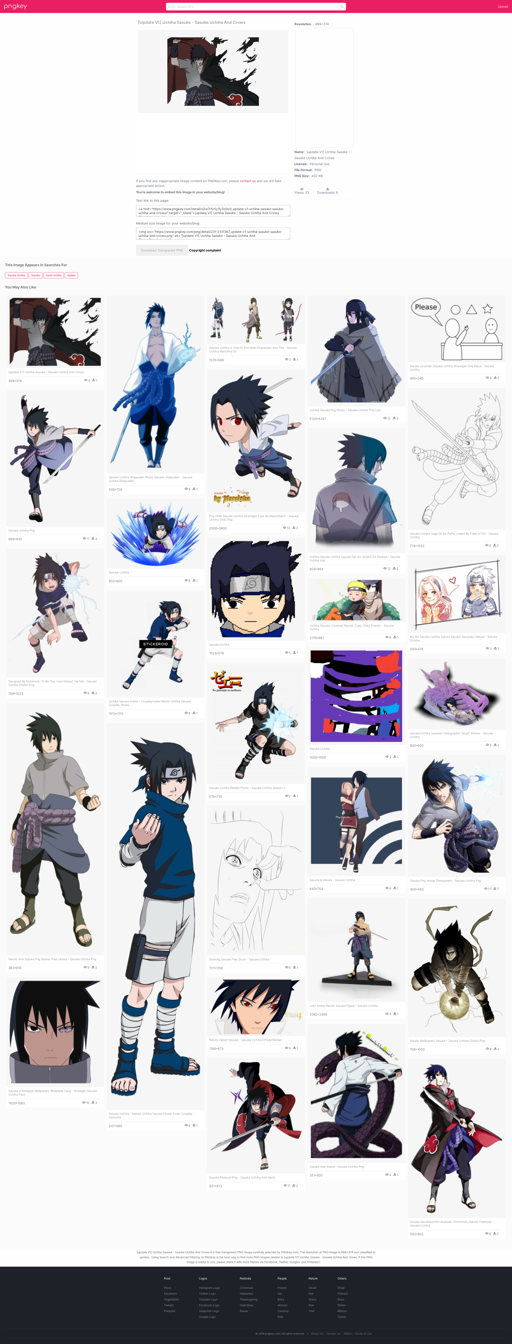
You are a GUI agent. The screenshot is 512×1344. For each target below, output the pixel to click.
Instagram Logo (209, 1287)
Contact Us (333, 1333)
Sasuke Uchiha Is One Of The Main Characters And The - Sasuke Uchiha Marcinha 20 (253, 349)
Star (311, 1305)
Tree (311, 1311)
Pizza (167, 1287)
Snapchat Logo (209, 1311)
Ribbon (342, 1311)
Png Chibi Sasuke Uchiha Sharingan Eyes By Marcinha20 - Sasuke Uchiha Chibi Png (253, 517)
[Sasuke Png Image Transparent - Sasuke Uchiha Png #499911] (457, 816)
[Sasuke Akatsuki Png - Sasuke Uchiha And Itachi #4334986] (256, 1116)
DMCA (348, 1333)
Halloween (246, 1293)
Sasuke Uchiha (119, 572)
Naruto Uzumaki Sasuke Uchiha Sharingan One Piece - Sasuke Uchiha (452, 367)
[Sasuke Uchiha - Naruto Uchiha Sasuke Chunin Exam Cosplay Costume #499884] (155, 916)
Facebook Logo (209, 1305)
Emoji (341, 1287)
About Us (317, 1333)
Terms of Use (363, 1333)
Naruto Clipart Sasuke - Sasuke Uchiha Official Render (245, 1040)
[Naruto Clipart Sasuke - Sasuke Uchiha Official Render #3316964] (256, 1007)
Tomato (169, 1305)
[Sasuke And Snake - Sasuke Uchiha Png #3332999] (356, 1093)
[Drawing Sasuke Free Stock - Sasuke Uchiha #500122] (256, 881)
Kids (280, 1316)
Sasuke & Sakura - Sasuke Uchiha (332, 880)
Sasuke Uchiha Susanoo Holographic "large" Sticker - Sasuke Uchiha (451, 735)
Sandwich (170, 1293)
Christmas (246, 1287)
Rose (341, 1299)
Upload (503, 6)
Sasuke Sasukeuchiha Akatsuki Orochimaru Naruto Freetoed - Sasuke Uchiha (451, 1223)
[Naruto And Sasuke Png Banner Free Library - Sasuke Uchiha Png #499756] (55, 829)
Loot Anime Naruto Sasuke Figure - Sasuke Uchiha (344, 1005)
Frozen (282, 1287)
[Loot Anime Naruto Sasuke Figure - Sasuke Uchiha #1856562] (356, 950)
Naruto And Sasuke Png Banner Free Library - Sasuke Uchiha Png (52, 959)
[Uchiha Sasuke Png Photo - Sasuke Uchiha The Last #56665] (356, 351)
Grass (312, 1299)
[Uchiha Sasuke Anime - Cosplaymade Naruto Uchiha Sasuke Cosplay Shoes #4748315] (155, 644)
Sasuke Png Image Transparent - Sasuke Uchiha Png (445, 880)
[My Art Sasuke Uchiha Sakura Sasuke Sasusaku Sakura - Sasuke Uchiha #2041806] (457, 594)
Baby (281, 1299)
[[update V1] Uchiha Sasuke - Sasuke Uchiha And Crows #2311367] (55, 332)
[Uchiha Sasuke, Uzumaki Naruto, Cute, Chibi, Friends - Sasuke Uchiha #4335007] (356, 600)
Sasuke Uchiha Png (21, 530)
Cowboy (283, 1311)
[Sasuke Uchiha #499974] (155, 534)
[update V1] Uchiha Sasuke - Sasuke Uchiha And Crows (46, 372)
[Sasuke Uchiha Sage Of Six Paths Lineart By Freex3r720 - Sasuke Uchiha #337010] (457, 459)
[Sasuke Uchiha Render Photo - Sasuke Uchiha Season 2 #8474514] (256, 723)
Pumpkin (169, 1311)
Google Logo (207, 1316)
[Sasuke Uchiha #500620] (256, 589)
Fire (311, 1293)
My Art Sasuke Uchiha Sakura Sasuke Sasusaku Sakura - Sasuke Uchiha (453, 638)
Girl (280, 1293)
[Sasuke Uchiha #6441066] (356, 696)
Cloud (312, 1287)
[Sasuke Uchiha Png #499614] (55, 458)
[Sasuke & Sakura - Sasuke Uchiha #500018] (356, 821)
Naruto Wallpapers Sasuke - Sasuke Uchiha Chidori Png (447, 1040)
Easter (244, 1311)
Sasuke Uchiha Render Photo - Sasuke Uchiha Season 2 (247, 788)
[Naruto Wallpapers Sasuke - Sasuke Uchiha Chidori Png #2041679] (457, 968)
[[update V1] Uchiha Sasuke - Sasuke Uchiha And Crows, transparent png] (213, 71)
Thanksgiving (249, 1299)
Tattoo (342, 1316)
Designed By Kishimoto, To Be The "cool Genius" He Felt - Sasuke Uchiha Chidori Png (52, 683)
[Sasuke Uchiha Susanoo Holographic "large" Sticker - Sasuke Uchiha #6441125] (457, 694)
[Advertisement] (208, 143)
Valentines (246, 1305)
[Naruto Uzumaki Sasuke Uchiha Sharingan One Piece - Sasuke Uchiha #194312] (457, 329)
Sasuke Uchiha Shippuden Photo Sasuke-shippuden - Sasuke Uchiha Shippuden (150, 479)
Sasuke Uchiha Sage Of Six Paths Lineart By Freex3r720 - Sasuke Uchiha (454, 535)
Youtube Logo (208, 1299)
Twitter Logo (207, 1293)
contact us (248, 181)
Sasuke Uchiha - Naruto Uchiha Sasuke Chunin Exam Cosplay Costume (150, 1115)
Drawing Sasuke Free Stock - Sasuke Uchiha (239, 959)
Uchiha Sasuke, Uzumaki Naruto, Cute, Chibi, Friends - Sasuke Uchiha (352, 627)
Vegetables (171, 1299)
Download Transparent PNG (162, 250)
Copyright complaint (205, 250)
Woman (282, 1305)
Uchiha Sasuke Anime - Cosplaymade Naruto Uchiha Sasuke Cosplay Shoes (150, 703)
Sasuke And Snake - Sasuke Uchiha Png (337, 1166)
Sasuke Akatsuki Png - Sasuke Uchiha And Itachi (242, 1177)
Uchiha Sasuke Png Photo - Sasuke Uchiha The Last (345, 410)
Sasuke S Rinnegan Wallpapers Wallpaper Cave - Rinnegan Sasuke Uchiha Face (52, 1092)
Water (341, 1305)
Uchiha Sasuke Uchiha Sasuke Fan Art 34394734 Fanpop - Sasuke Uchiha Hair (355, 558)
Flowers (343, 1293)
